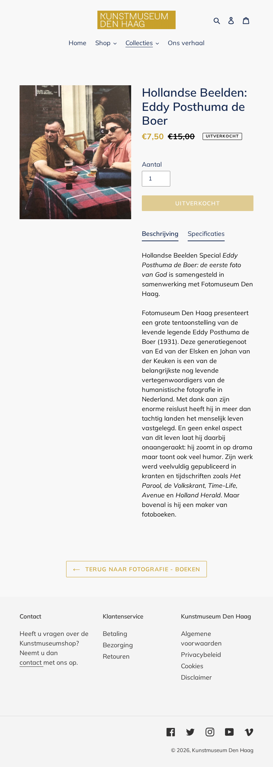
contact (31, 662)
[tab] (160, 235)
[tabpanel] (197, 382)
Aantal (152, 164)
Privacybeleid (201, 654)
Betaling (115, 634)
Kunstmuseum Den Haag (222, 750)
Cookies (192, 666)
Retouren (116, 656)
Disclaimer (196, 677)
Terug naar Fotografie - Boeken (142, 569)
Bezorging (118, 645)
